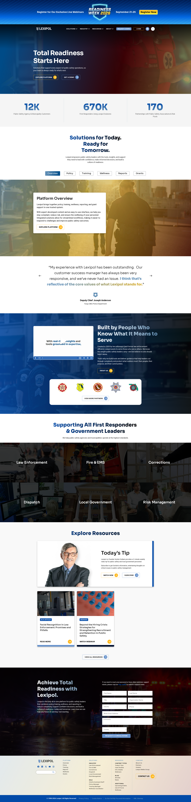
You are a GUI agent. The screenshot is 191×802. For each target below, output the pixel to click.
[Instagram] (53, 767)
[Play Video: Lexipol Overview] (63, 341)
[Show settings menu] (88, 358)
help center (122, 684)
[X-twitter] (46, 767)
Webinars (83, 619)
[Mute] (84, 358)
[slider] (59, 358)
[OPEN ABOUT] (113, 29)
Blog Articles (46, 619)
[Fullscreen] (91, 358)
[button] (40, 276)
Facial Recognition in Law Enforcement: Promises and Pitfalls (55, 627)
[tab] (52, 173)
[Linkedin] (42, 767)
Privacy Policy (84, 798)
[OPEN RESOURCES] (102, 29)
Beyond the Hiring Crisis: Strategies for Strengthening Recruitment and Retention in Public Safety (95, 630)
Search (53, 772)
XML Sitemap (138, 798)
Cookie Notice (97, 798)
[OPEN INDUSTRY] (89, 29)
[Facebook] (38, 767)
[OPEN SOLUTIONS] (76, 29)
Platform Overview (55, 198)
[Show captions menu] (80, 358)
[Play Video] (35, 358)
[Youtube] (50, 767)
